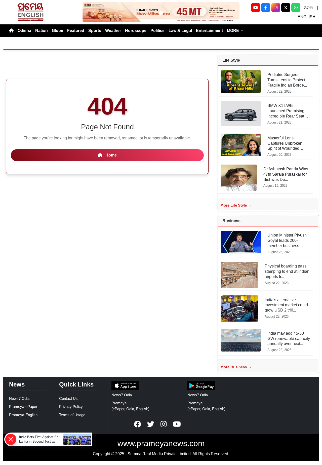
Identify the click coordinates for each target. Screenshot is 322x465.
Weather (113, 30)
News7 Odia (19, 398)
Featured (75, 30)
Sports (94, 30)
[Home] (11, 31)
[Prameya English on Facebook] (137, 424)
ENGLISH (306, 17)
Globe (57, 30)
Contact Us (68, 398)
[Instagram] (275, 7)
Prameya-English (23, 415)
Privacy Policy (71, 406)
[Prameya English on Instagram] (163, 424)
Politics (157, 30)
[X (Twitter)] (285, 7)
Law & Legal (180, 30)
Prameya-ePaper (23, 406)
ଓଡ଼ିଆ (308, 8)
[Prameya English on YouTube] (176, 424)
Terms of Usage (72, 415)
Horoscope (135, 30)
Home (110, 155)
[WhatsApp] (295, 7)
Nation (41, 30)
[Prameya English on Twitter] (150, 424)
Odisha (24, 30)
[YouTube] (255, 7)
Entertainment (209, 30)
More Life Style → (236, 205)
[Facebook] (265, 7)
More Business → (236, 367)
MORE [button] (233, 30)
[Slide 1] (161, 13)
